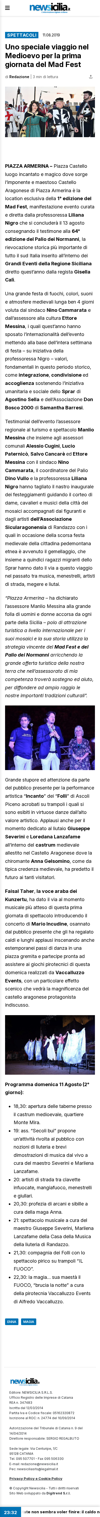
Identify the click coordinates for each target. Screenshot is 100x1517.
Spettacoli (21, 35)
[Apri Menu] (7, 8)
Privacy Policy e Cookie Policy (35, 1478)
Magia (28, 1322)
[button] (50, 112)
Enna (11, 1322)
